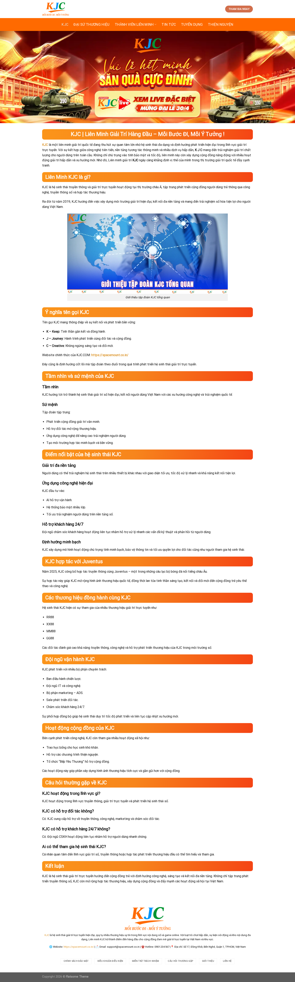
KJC (65, 24)
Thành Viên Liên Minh (134, 24)
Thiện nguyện (220, 24)
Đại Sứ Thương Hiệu (91, 24)
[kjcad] (55, 9)
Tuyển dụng (192, 24)
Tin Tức (169, 24)
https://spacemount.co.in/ (79, 946)
